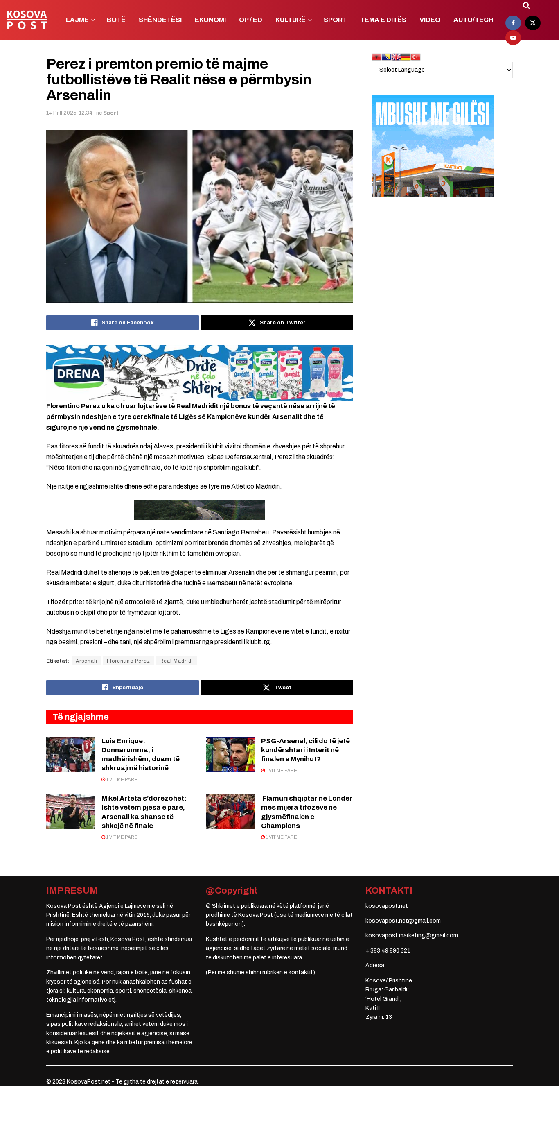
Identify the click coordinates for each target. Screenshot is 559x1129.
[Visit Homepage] (27, 20)
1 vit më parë (121, 779)
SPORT (335, 19)
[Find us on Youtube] (513, 37)
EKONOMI (210, 19)
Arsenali (86, 661)
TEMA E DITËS (383, 19)
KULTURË (290, 19)
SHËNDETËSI (160, 19)
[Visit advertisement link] (199, 372)
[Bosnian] (386, 57)
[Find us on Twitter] (533, 23)
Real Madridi (176, 661)
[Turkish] (416, 57)
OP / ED (250, 19)
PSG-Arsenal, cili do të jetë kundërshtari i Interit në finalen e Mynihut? (305, 750)
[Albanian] (376, 57)
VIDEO (429, 19)
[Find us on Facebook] (513, 23)
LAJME (77, 19)
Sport (111, 113)
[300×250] (433, 146)
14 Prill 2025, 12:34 (69, 113)
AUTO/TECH (473, 19)
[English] (396, 57)
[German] (406, 57)
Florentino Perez (128, 661)
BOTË (116, 19)
